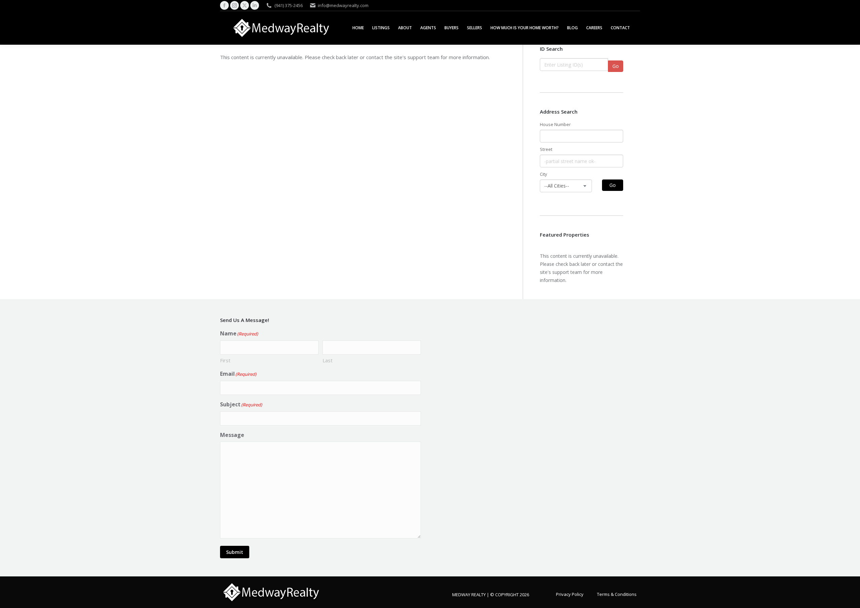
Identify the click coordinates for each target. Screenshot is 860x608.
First (225, 360)
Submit (234, 552)
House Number (555, 124)
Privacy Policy (570, 594)
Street (546, 149)
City (543, 174)
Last (327, 360)
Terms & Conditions (617, 594)
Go (615, 66)
